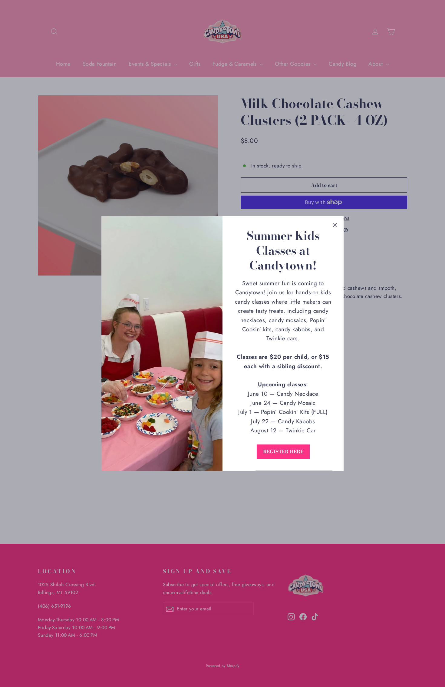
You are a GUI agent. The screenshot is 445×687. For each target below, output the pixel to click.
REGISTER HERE (283, 451)
